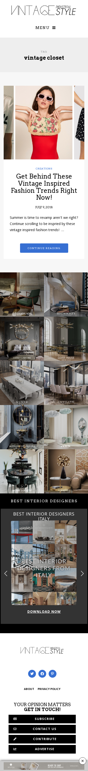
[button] (82, 573)
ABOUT (29, 689)
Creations (44, 168)
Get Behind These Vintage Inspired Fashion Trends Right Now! (44, 186)
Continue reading (44, 248)
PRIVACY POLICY (49, 689)
